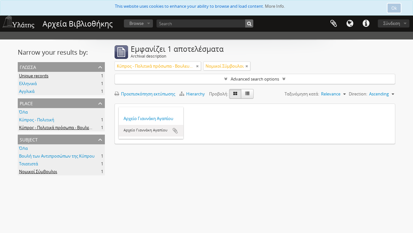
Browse (136, 23)
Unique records (33, 76)
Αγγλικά (27, 91)
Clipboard (334, 24)
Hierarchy (195, 94)
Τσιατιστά (28, 164)
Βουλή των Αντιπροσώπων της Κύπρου (57, 156)
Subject (29, 139)
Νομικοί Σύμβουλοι (38, 171)
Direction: (358, 94)
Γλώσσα (350, 24)
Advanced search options (255, 79)
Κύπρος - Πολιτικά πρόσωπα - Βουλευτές (58, 127)
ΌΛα (23, 112)
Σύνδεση (391, 23)
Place (26, 102)
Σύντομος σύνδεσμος (366, 24)
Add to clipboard (175, 131)
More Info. (275, 6)
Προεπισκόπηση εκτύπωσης (147, 94)
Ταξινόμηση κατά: (302, 94)
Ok (394, 8)
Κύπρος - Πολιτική (36, 120)
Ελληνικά (28, 83)
